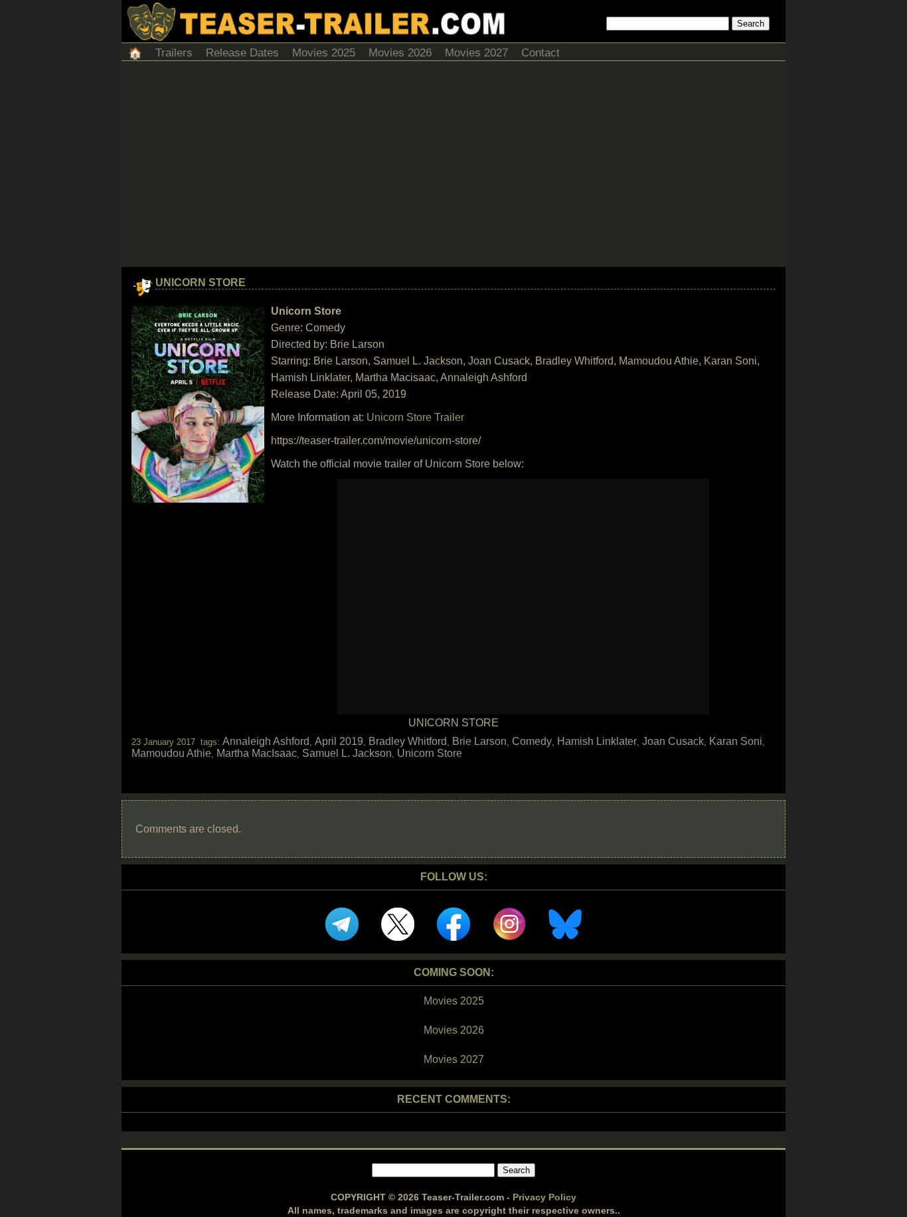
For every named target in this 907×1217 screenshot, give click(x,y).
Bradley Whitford (408, 741)
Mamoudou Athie (171, 753)
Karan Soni (735, 741)
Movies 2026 (400, 52)
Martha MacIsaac (256, 753)
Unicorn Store (200, 282)
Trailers (174, 52)
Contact (540, 52)
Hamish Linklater (597, 741)
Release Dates (242, 52)
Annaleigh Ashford (265, 741)
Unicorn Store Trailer (415, 417)
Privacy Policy (544, 1197)
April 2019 (339, 741)
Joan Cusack (673, 741)
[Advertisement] (453, 167)
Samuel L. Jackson (347, 753)
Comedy (532, 741)
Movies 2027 (476, 52)
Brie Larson (479, 741)
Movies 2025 (323, 52)
